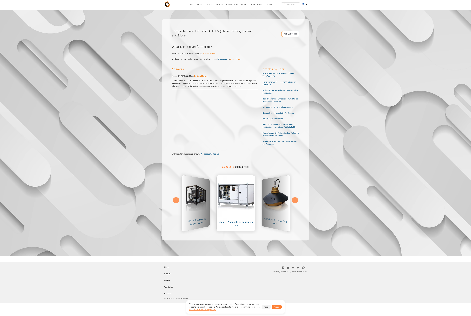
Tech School (168, 287)
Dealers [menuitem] (209, 4)
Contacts (167, 294)
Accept (276, 307)
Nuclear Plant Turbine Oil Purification (277, 107)
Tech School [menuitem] (219, 4)
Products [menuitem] (200, 4)
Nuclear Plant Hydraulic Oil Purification (278, 113)
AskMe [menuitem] (259, 4)
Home (166, 267)
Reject (266, 307)
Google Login (235, 114)
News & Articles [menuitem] (232, 4)
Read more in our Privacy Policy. (202, 310)
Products (167, 274)
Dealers (167, 280)
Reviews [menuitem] (252, 4)
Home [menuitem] (192, 4)
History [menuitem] (243, 4)
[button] (295, 200)
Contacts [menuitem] (268, 4)
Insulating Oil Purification (272, 119)
